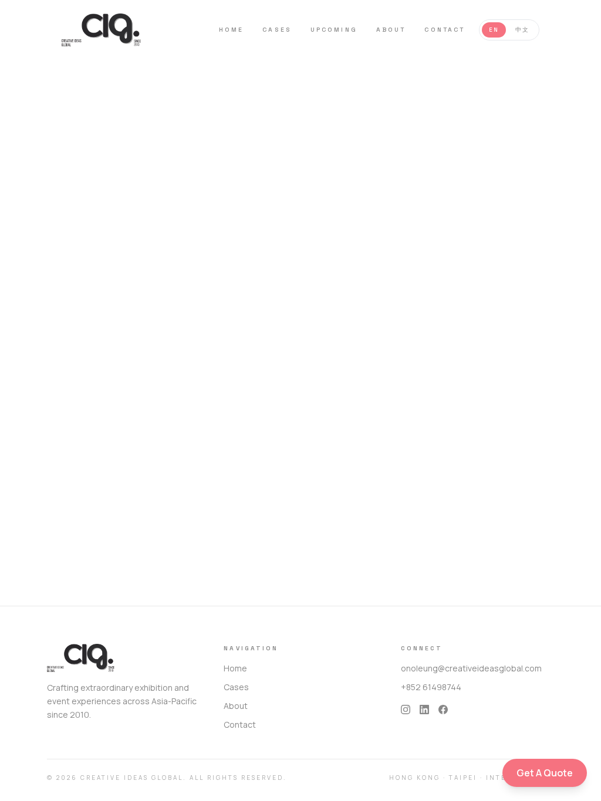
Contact (444, 29)
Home (231, 29)
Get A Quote (544, 772)
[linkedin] (424, 709)
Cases (277, 29)
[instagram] (405, 709)
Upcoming (333, 29)
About (391, 29)
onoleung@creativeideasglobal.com (471, 668)
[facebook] (443, 709)
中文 (522, 29)
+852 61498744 (431, 687)
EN (494, 29)
